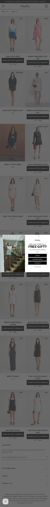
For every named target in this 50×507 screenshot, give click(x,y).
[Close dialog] (39, 236)
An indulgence (37, 263)
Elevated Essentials (37, 259)
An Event (37, 255)
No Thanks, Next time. (37, 266)
